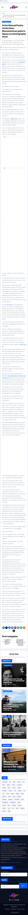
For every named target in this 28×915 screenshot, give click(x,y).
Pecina (11, 44)
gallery (19, 790)
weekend (22, 808)
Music (9, 796)
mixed (22, 793)
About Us (7, 909)
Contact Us (13, 909)
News (14, 796)
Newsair (21, 904)
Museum (4, 796)
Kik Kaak (6, 40)
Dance (9, 787)
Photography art (6, 21)
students (14, 805)
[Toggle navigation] (2, 7)
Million (17, 793)
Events (14, 787)
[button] (24, 760)
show (23, 44)
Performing (17, 799)
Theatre (4, 808)
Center (13, 784)
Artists (19, 781)
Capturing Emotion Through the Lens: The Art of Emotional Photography (13, 680)
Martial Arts (7, 750)
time (9, 808)
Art (20, 40)
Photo (22, 799)
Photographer (5, 802)
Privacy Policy (21, 909)
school (19, 802)
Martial (12, 793)
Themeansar (14, 906)
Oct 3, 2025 (13, 736)
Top (13, 808)
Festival (10, 790)
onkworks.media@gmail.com (14, 862)
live (3, 793)
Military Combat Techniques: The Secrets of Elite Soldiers (13, 764)
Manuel (12, 42)
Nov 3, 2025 (13, 684)
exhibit (19, 787)
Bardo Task (14, 119)
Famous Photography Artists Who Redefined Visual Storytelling (13, 706)
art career (9, 304)
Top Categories (4, 871)
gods (4, 42)
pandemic (10, 799)
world (9, 811)
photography (17, 44)
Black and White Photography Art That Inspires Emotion (13, 733)
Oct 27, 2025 (13, 710)
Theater (19, 805)
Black (4, 784)
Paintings (4, 799)
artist (23, 40)
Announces (5, 781)
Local (8, 793)
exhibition (4, 790)
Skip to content (4, 1)
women (4, 811)
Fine (15, 790)
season (4, 805)
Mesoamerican (19, 42)
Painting (19, 796)
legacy (8, 42)
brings (8, 784)
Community (19, 784)
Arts (23, 781)
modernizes (6, 44)
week (17, 808)
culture (4, 787)
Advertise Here (15, 912)
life (24, 790)
